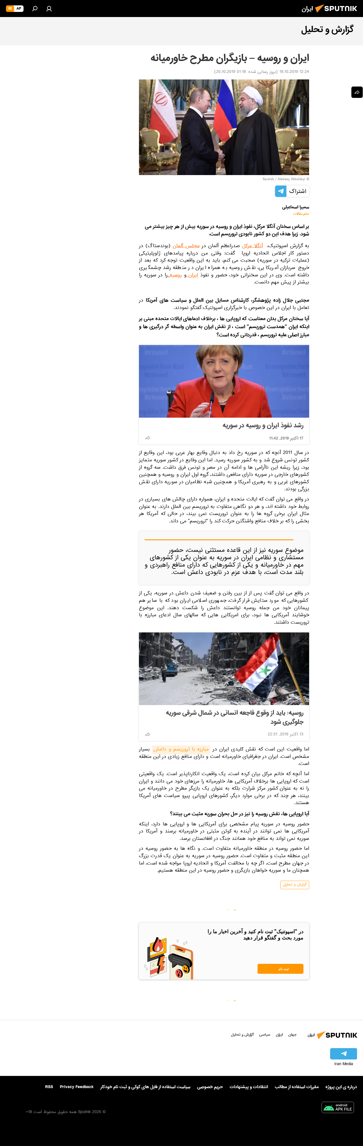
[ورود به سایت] (49, 8)
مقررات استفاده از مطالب (297, 1087)
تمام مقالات (301, 214)
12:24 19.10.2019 (294, 72)
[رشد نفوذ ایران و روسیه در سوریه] (224, 381)
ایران (279, 1034)
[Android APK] (337, 1108)
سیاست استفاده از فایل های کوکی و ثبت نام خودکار (145, 1087)
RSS (49, 1087)
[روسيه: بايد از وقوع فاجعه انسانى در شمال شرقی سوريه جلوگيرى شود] (224, 668)
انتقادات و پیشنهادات (249, 1087)
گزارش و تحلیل (295, 885)
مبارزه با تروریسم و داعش (181, 749)
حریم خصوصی (210, 1087)
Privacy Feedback (77, 1087)
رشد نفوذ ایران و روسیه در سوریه (263, 425)
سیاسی (264, 1034)
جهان (292, 1034)
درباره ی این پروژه (341, 1087)
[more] (147, 437)
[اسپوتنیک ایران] (338, 14)
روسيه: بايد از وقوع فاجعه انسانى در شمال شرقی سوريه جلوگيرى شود (234, 717)
